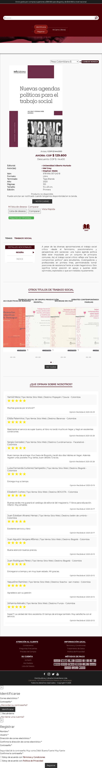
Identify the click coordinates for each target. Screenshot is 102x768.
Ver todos (51, 367)
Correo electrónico (9, 698)
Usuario (4, 735)
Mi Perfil (28, 660)
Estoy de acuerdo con (23, 757)
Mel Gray (47, 168)
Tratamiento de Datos (76, 649)
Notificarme (42, 201)
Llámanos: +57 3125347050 (38, 680)
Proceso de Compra (28, 652)
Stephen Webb (50, 171)
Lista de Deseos (28, 666)
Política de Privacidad (76, 652)
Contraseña (6, 702)
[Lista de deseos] (11, 357)
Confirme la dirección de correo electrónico (21, 742)
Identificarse (41, 27)
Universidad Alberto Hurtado (57, 165)
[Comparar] (14, 357)
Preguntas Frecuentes (28, 649)
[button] (51, 362)
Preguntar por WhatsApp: (20, 218)
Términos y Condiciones (76, 645)
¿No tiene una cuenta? (12, 717)
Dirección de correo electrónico (15, 738)
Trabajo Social (23, 238)
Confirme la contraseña (11, 753)
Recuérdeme (8, 713)
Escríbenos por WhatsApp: (61, 680)
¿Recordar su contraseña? (13, 705)
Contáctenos (28, 645)
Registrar (41, 32)
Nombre (4, 731)
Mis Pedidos (28, 663)
